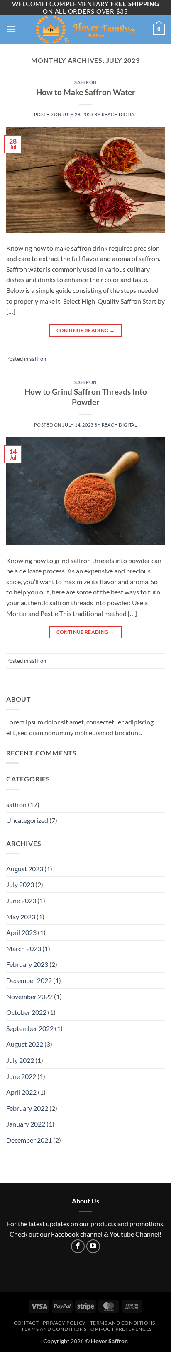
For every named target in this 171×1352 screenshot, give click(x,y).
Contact (26, 1323)
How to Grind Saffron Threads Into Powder (85, 397)
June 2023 (21, 900)
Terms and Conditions (53, 1329)
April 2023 (21, 932)
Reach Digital (119, 114)
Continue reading (85, 330)
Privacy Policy (64, 1323)
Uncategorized (27, 820)
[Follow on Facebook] (78, 1246)
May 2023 (20, 917)
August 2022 (24, 1044)
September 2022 (30, 1028)
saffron (85, 82)
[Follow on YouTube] (93, 1246)
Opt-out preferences (121, 1329)
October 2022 (26, 1012)
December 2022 (29, 980)
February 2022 (27, 1108)
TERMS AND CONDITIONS (122, 1323)
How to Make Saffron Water (85, 92)
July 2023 (20, 884)
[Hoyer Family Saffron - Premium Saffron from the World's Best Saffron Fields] (85, 29)
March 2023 (23, 948)
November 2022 (29, 996)
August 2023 (24, 869)
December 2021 (29, 1140)
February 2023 (27, 964)
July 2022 (20, 1060)
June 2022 (21, 1076)
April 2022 (21, 1092)
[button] (11, 29)
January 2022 (25, 1124)
